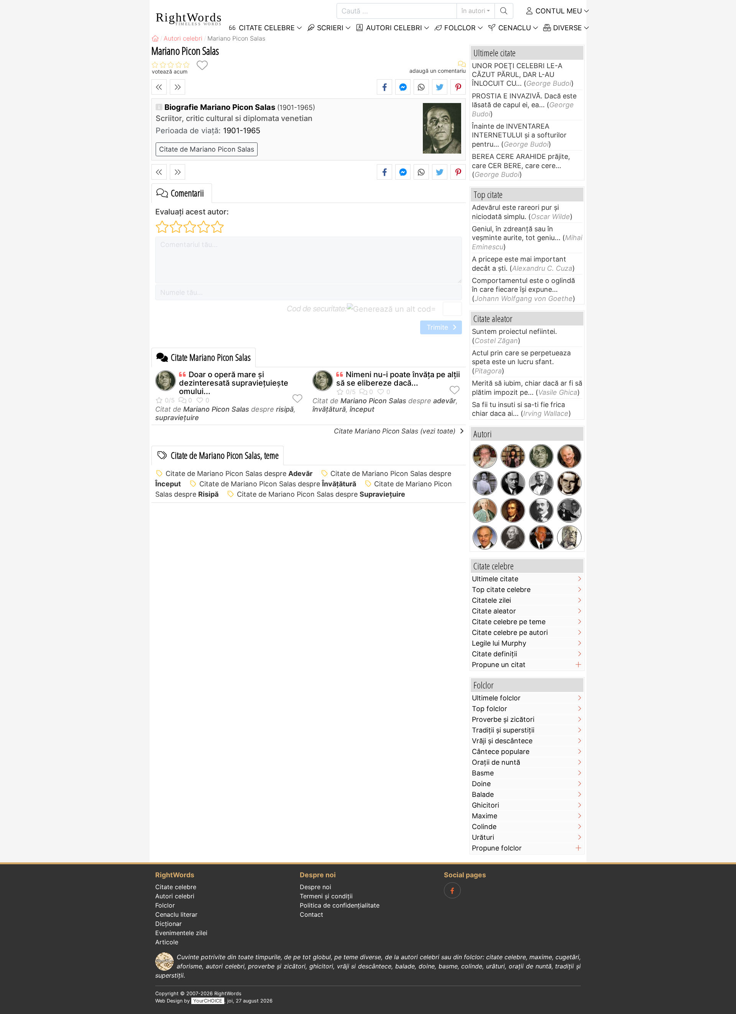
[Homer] (569, 538)
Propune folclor (497, 848)
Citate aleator (494, 611)
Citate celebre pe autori (510, 632)
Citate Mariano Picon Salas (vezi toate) (395, 431)
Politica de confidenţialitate (340, 905)
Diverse (566, 28)
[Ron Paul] (485, 538)
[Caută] (504, 11)
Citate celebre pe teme (508, 622)
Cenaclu (513, 28)
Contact (311, 914)
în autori (473, 11)
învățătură (329, 409)
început (362, 409)
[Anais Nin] (485, 483)
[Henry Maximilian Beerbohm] (541, 510)
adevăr (444, 401)
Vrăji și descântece (502, 741)
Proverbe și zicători (503, 719)
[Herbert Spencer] (541, 483)
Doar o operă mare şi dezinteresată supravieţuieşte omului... (233, 383)
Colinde (484, 827)
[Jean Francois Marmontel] (513, 538)
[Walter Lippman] (513, 483)
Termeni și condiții (326, 896)
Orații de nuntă (496, 762)
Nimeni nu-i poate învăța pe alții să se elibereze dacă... (398, 379)
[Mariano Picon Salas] (541, 456)
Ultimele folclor (496, 698)
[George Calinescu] (569, 483)
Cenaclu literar (176, 914)
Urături (483, 837)
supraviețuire (177, 418)
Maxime (484, 816)
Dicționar (168, 923)
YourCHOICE (207, 1001)
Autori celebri (393, 28)
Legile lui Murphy (499, 643)
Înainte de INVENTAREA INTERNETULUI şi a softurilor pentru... (519, 135)
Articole (166, 942)
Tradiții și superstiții (503, 730)
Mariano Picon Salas (216, 409)
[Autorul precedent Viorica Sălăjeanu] (159, 87)
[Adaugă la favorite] (202, 65)
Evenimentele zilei (181, 933)
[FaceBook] (452, 890)
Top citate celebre (501, 590)
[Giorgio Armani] (541, 538)
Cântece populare (500, 751)
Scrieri (329, 28)
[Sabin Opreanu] (485, 456)
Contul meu (558, 11)
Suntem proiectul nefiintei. (514, 331)
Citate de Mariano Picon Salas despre (239, 473)
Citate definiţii (494, 654)
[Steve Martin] (569, 456)
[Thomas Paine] (513, 510)
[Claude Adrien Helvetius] (485, 510)
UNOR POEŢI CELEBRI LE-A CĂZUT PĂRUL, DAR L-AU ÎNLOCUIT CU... (517, 75)
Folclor (459, 28)
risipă (285, 409)
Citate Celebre (266, 28)
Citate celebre (175, 887)
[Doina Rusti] (513, 456)
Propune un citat (499, 665)
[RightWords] (155, 38)
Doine (481, 784)
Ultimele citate (495, 579)
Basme (483, 773)
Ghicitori (485, 805)
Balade (483, 794)
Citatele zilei (491, 600)
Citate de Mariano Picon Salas (206, 149)
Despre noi (315, 887)
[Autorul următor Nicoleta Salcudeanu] (177, 87)
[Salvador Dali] (569, 510)
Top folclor (489, 709)
